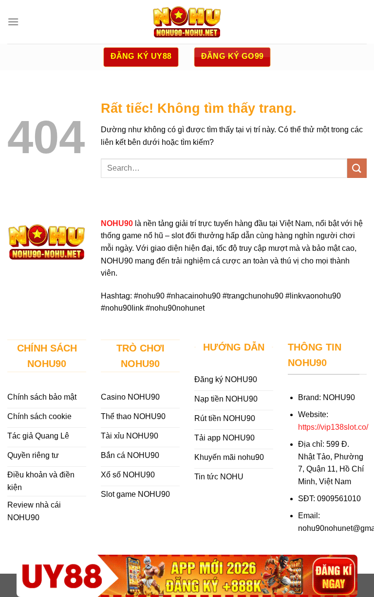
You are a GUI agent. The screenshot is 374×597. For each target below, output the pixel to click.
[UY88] (187, 576)
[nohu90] (187, 22)
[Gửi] (357, 167)
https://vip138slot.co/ (333, 427)
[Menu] (13, 22)
